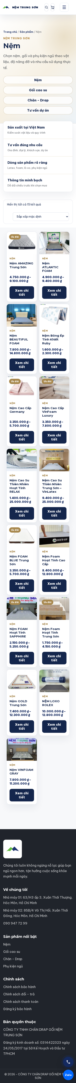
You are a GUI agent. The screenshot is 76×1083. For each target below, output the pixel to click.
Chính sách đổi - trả (18, 994)
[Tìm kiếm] (46, 7)
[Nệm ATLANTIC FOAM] (54, 243)
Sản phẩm (26, 31)
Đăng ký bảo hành (17, 1009)
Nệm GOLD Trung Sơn (18, 703)
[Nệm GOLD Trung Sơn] (22, 681)
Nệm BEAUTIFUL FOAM (19, 339)
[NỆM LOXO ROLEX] (54, 681)
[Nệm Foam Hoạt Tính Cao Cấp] (54, 536)
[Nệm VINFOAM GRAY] (22, 749)
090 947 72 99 (15, 923)
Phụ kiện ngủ (13, 966)
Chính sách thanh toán (20, 1002)
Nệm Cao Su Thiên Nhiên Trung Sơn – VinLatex (52, 486)
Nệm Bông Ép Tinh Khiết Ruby (53, 339)
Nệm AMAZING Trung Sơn (21, 265)
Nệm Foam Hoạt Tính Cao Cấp (53, 560)
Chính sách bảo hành (19, 987)
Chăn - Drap (38, 100)
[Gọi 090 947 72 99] (68, 1062)
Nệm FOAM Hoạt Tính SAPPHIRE (19, 632)
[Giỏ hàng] (52, 7)
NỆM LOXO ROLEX (51, 703)
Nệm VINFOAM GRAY (21, 772)
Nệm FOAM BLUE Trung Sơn (19, 560)
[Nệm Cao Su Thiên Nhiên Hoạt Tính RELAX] (22, 460)
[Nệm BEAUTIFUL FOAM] (22, 315)
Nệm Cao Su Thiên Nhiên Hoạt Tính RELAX (19, 486)
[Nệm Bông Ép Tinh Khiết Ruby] (54, 315)
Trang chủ (10, 31)
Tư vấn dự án (38, 110)
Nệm (38, 80)
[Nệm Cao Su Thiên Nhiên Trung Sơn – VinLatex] (54, 460)
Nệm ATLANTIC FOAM (50, 267)
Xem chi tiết (22, 292)
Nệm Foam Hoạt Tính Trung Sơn (51, 632)
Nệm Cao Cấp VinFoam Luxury (53, 412)
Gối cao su (38, 90)
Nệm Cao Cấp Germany (20, 410)
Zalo (68, 1075)
